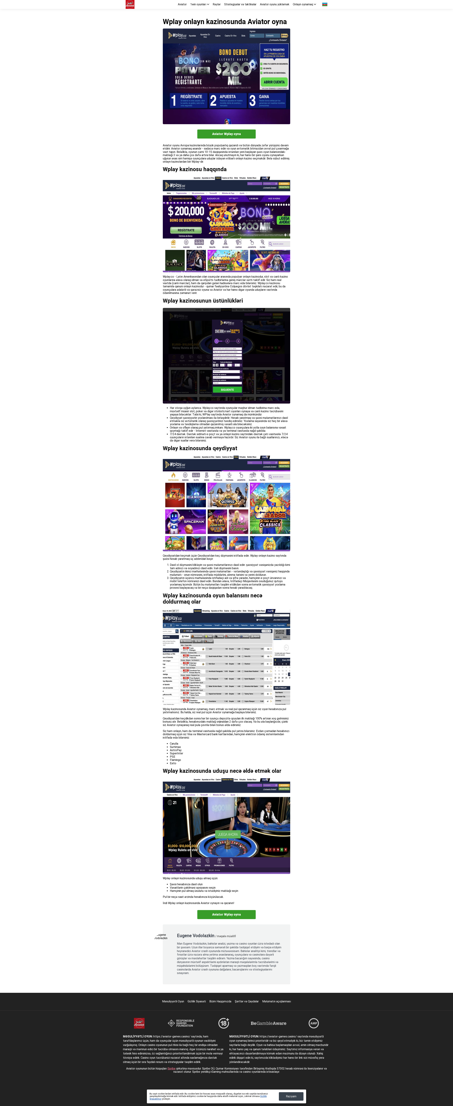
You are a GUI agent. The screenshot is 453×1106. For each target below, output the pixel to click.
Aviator (182, 4)
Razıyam (291, 1096)
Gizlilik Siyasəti (197, 1001)
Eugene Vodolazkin (195, 935)
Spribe (172, 1068)
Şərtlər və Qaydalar (247, 1001)
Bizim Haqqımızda (220, 1001)
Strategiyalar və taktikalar (240, 4)
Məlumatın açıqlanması (276, 1001)
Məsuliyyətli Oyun (173, 1001)
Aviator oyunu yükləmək (274, 4)
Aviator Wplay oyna (226, 134)
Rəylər (217, 4)
